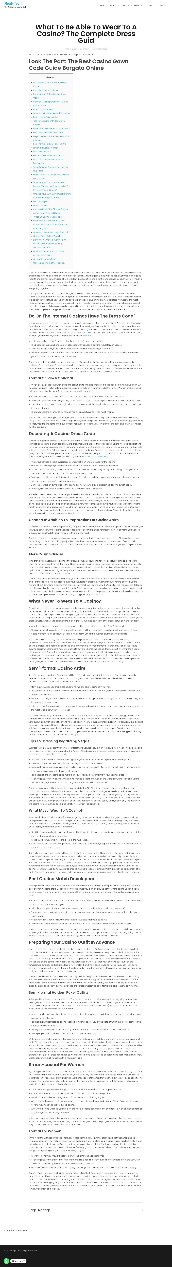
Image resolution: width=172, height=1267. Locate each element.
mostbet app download (95, 456)
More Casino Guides (43, 109)
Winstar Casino (40, 205)
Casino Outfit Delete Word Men (48, 236)
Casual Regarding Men (44, 259)
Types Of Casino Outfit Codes (48, 216)
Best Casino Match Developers (48, 132)
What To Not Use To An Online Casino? (52, 113)
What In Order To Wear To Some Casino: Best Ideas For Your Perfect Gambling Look (50, 224)
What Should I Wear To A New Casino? (51, 128)
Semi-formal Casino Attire (45, 117)
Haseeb (86, 49)
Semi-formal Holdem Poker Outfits (49, 143)
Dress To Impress (41, 201)
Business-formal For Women (47, 155)
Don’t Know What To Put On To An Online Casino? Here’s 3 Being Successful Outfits (49, 243)
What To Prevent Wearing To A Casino (51, 232)
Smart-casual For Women (45, 147)
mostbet (87, 335)
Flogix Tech (13, 4)
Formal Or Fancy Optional (45, 90)
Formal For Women (42, 151)
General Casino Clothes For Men (49, 262)
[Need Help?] (6, 1261)
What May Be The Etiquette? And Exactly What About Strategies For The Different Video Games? (51, 186)
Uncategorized (100, 49)
